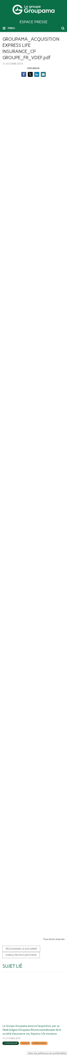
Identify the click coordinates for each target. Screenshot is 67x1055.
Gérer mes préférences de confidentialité (47, 1053)
